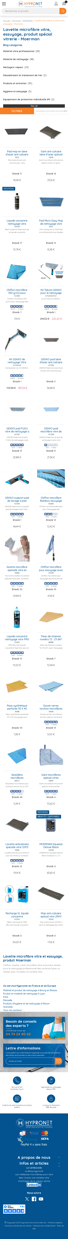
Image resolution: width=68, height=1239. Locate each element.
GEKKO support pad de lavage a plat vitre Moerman (17, 499)
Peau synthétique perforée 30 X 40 (17, 707)
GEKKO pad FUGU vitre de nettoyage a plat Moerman (17, 430)
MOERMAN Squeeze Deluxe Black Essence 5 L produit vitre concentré (51, 846)
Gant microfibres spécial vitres (51, 776)
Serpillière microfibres (17, 776)
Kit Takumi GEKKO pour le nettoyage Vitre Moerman (51, 292)
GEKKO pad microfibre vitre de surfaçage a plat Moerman (51, 430)
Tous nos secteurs (12, 1010)
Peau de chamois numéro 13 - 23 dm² (51, 638)
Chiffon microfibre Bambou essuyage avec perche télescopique (51, 499)
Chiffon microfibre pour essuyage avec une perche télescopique (51, 569)
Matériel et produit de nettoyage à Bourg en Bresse (30, 990)
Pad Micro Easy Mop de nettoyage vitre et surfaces (51, 222)
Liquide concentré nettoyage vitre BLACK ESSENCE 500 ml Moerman (17, 222)
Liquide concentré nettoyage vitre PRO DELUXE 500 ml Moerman (17, 638)
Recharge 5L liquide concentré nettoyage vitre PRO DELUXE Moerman (17, 915)
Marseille (7, 1000)
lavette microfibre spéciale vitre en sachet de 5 (17, 569)
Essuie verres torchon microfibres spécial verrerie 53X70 (51, 707)
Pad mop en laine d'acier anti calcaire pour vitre (17, 153)
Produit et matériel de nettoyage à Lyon (24, 993)
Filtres (17, 111)
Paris (5, 997)
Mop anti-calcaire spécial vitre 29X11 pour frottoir (51, 915)
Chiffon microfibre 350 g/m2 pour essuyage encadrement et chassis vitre (17, 292)
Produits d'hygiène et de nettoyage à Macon (26, 1003)
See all (34, 105)
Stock (15, 173)
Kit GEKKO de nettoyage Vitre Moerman (17, 361)
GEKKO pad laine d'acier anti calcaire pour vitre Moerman (51, 361)
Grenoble (8, 1006)
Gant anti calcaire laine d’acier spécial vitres (51, 153)
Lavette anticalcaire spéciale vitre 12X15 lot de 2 (17, 846)
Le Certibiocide (34, 1167)
